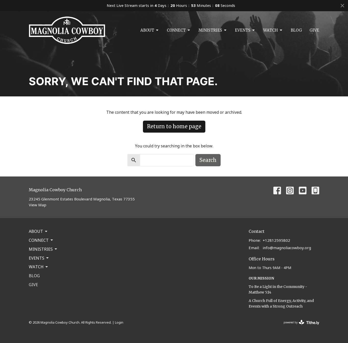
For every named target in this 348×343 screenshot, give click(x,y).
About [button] (36, 231)
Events (242, 30)
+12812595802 (276, 240)
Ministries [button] (41, 249)
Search (208, 160)
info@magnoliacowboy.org (287, 247)
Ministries (210, 30)
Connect (176, 30)
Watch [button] (36, 267)
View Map (37, 204)
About (147, 30)
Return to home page (174, 126)
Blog (296, 30)
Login (119, 322)
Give (314, 30)
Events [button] (36, 258)
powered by (299, 327)
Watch (270, 30)
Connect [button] (39, 240)
